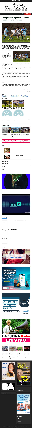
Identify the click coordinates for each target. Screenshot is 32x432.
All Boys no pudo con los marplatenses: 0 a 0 (5, 96)
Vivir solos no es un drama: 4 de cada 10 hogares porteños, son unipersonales (16, 257)
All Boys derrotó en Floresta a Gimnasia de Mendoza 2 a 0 (15, 96)
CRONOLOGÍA (4, 164)
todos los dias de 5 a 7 (27, 220)
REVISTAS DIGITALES (5, 163)
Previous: (8, 120)
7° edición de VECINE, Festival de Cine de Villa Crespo (19, 353)
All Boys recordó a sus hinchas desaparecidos (25, 135)
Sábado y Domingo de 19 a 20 (12, 229)
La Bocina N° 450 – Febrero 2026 (19, 155)
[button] (1, 13)
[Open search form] (22, 13)
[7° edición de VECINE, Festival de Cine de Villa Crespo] (19, 348)
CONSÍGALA (3, 166)
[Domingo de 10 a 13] (4, 240)
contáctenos (19, 421)
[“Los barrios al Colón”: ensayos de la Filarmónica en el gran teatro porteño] (27, 348)
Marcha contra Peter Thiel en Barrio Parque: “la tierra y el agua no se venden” (5, 353)
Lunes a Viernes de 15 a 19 (12, 220)
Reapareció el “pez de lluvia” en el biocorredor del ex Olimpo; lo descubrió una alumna (12, 354)
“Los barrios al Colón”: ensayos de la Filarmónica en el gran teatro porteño (27, 353)
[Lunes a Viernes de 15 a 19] (4, 223)
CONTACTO (3, 169)
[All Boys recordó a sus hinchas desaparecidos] (25, 130)
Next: (23, 120)
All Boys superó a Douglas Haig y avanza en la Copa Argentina (25, 96)
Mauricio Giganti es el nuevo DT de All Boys (5, 135)
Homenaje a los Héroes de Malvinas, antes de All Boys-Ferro (15, 135)
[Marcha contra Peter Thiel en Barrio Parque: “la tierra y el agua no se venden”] (5, 348)
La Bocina (3, 21)
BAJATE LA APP (28, 13)
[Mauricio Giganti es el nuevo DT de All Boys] (6, 130)
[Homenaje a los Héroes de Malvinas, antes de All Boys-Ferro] (16, 130)
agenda (18, 423)
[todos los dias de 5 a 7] (20, 223)
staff (18, 418)
